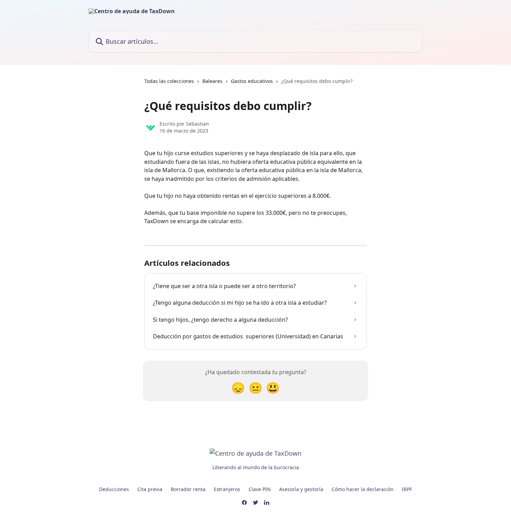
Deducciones (114, 489)
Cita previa (149, 489)
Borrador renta (188, 489)
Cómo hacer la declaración (363, 489)
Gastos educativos (252, 81)
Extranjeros (227, 489)
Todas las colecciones (169, 81)
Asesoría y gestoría (301, 489)
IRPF (407, 489)
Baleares (212, 81)
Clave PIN (260, 489)
